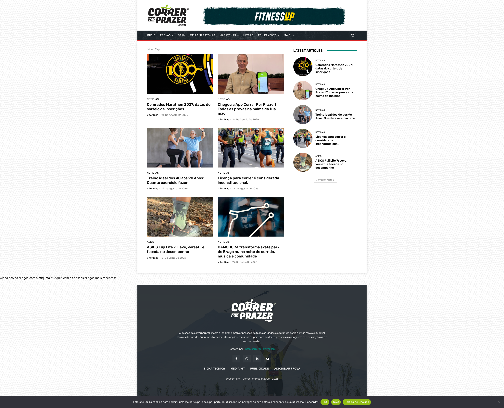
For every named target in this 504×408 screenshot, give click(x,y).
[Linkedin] (257, 358)
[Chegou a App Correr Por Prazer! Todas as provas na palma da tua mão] (251, 74)
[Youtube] (267, 358)
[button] (352, 35)
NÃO (336, 401)
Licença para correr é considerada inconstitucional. (248, 180)
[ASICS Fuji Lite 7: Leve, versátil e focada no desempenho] (180, 217)
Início (150, 49)
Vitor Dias (152, 114)
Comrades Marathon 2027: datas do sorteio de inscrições (178, 106)
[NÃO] (499, 402)
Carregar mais (324, 179)
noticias (153, 99)
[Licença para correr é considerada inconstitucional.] (251, 148)
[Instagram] (247, 358)
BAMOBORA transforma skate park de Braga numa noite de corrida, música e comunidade (248, 251)
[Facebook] (236, 358)
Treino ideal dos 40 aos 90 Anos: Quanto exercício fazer (175, 180)
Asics (150, 241)
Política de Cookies (357, 401)
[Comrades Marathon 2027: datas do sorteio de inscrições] (180, 74)
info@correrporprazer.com (260, 348)
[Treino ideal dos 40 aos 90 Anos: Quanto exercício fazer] (180, 148)
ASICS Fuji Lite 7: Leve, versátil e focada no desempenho (175, 249)
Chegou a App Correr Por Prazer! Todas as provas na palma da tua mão (247, 109)
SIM (324, 401)
